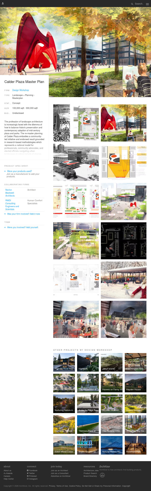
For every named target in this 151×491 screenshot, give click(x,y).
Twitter (31, 473)
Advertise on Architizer (60, 476)
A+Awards (8, 473)
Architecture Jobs (91, 470)
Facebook (32, 470)
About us (7, 470)
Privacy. (52, 485)
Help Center (9, 478)
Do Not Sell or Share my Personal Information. (102, 485)
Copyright (126, 485)
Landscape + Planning (22, 95)
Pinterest (32, 476)
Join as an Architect (59, 470)
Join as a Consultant (59, 473)
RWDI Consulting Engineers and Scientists (12, 205)
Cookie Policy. (75, 485)
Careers (7, 476)
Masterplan (17, 97)
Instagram (33, 478)
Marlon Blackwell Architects (10, 192)
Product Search (90, 473)
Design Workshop (20, 90)
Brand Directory (90, 476)
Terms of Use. (62, 485)
